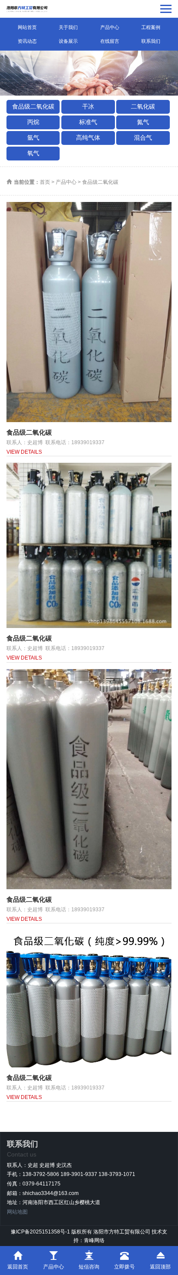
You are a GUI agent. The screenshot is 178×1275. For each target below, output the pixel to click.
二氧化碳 (143, 106)
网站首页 (27, 27)
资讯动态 (27, 41)
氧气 (33, 153)
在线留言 (109, 41)
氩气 (33, 137)
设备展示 (68, 41)
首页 (45, 182)
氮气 (143, 122)
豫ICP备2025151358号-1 (40, 1232)
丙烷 (33, 122)
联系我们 (150, 41)
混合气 (143, 137)
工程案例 (150, 27)
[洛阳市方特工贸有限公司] (27, 9)
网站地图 (17, 1212)
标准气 (88, 122)
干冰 (88, 106)
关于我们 (68, 27)
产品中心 (109, 27)
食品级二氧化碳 (33, 106)
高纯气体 (88, 137)
